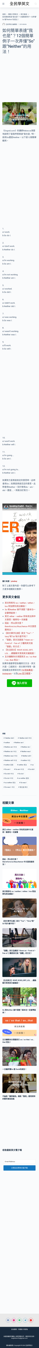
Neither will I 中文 (10, 760)
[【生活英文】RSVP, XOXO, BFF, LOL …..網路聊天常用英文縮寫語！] (19, 967)
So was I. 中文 (9, 787)
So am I (7, 769)
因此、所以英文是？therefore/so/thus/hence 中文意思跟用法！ (20, 626)
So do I (20, 774)
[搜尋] (36, 4)
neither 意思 (8, 765)
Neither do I (25, 747)
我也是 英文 (23, 787)
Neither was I (25, 751)
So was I (22, 782)
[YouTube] (31, 1320)
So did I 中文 (9, 774)
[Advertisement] (19, 77)
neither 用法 (22, 765)
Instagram (7, 673)
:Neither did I (9, 738)
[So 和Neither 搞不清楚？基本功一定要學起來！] (19, 997)
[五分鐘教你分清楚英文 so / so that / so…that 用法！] (19, 1026)
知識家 (20, 1329)
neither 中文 (25, 760)
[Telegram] (25, 1320)
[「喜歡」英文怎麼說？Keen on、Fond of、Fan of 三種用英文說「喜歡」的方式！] (19, 937)
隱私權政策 (9, 1345)
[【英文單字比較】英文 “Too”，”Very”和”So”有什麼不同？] (19, 908)
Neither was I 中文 (10, 756)
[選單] (3, 4)
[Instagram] (13, 1320)
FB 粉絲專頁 (27, 670)
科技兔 (26, 1329)
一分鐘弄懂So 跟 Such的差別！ (14, 1069)
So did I (31, 769)
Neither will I (26, 756)
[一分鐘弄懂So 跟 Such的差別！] (19, 1056)
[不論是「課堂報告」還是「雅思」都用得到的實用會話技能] (19, 1083)
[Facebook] (8, 1320)
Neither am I (19, 742)
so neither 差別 (23, 778)
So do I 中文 (8, 778)
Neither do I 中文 (10, 751)
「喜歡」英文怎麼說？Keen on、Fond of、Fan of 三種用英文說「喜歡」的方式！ (20, 643)
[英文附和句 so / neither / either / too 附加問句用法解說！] (19, 878)
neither (7, 742)
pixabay (14, 581)
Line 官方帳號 (24, 673)
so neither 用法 (9, 782)
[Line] (19, 1320)
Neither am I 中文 (10, 747)
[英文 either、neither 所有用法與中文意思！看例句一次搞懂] (19, 816)
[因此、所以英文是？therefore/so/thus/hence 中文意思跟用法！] (19, 846)
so (32, 765)
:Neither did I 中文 (25, 738)
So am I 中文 (19, 769)
